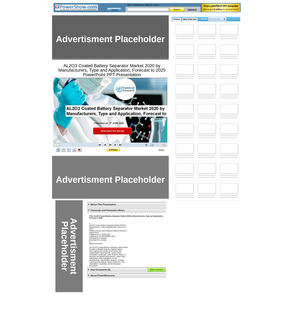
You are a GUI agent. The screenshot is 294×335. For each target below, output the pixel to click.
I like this (74, 150)
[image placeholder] (185, 30)
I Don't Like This (69, 150)
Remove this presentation (58, 150)
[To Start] (100, 145)
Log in (156, 5)
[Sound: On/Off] (147, 145)
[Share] (156, 149)
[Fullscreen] (164, 145)
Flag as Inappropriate (63, 150)
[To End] (120, 145)
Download (113, 150)
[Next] (115, 145)
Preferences (138, 5)
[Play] (110, 145)
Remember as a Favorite (79, 150)
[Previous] (105, 145)
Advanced (192, 10)
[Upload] (114, 10)
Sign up (148, 5)
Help (130, 5)
